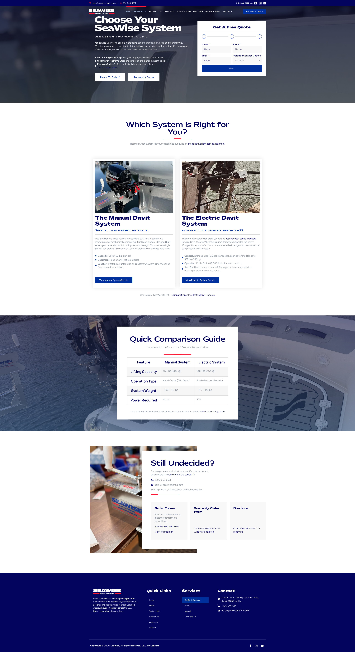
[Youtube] (264, 3)
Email (205, 55)
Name (205, 44)
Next (231, 68)
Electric (188, 605)
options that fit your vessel (151, 42)
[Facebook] (255, 3)
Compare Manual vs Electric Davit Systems (193, 294)
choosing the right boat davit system (206, 143)
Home (151, 600)
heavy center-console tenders (240, 238)
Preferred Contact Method (247, 55)
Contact (227, 11)
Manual (188, 611)
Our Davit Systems (192, 600)
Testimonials (166, 11)
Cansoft (154, 646)
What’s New (184, 11)
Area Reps (153, 622)
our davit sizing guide (214, 411)
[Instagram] (260, 3)
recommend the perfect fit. (181, 474)
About (152, 11)
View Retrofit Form (164, 531)
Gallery (198, 11)
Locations (189, 616)
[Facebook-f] (250, 645)
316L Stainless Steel (107, 67)
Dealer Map (213, 11)
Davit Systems (135, 11)
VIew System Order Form (167, 526)
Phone (236, 44)
